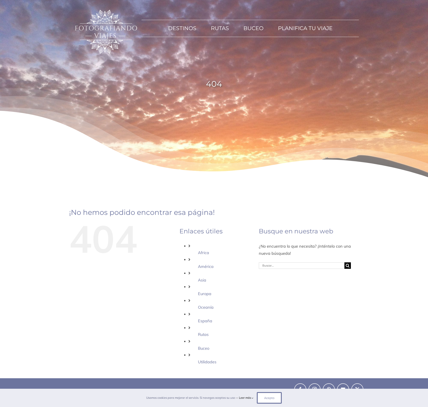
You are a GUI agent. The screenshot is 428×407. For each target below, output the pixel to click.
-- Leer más (244, 397)
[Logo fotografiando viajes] (105, 8)
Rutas (203, 334)
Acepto (269, 398)
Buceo (203, 348)
